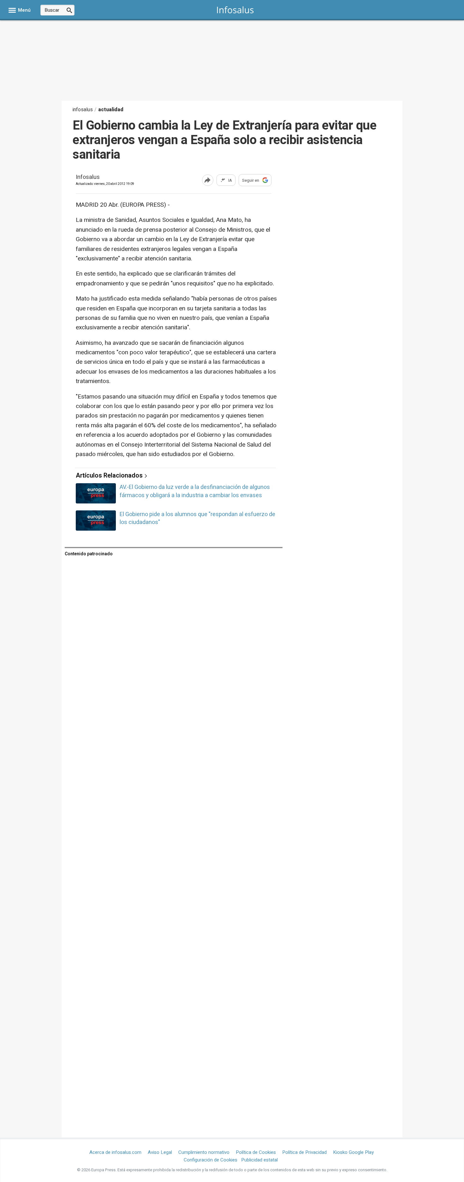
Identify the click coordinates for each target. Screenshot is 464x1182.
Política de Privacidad (304, 1152)
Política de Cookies (256, 1152)
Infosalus (88, 177)
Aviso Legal (160, 1152)
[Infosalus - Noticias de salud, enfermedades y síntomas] (235, 9)
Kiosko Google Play (353, 1152)
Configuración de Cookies (210, 1159)
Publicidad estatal (259, 1159)
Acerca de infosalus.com (115, 1152)
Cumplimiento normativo (203, 1152)
